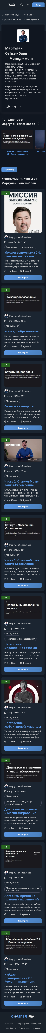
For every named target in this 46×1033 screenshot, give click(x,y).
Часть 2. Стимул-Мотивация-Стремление (21, 483)
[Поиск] (21, 5)
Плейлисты (11, 1028)
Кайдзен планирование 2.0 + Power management (19, 978)
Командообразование (21, 331)
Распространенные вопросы (28, 1023)
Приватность (24, 1028)
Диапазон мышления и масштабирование (21, 811)
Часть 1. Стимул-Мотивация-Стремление (21, 562)
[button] (7, 105)
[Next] (43, 123)
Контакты (9, 1023)
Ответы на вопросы (19, 406)
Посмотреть (23, 277)
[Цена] (28, 5)
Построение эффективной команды (22, 724)
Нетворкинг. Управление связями (20, 646)
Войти (38, 5)
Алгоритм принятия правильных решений (21, 897)
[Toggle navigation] (4, 5)
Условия (36, 1028)
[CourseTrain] (11, 4)
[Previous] (38, 123)
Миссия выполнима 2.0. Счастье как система (22, 254)
